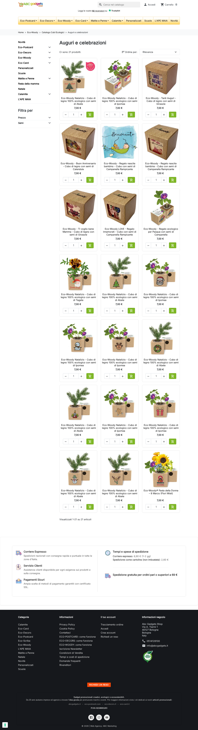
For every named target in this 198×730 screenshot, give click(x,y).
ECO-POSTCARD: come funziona (77, 636)
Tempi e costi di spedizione (74, 656)
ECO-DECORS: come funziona (76, 640)
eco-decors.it (110, 704)
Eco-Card (81, 20)
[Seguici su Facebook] (91, 717)
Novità (174, 20)
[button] (149, 4)
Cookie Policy (67, 628)
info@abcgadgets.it (157, 645)
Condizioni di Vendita (71, 652)
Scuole (148, 20)
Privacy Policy (67, 624)
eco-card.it (124, 704)
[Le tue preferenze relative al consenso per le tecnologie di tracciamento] (5, 725)
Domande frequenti (69, 660)
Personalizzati (133, 20)
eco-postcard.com (93, 704)
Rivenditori (65, 665)
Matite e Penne (99, 20)
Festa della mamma (28, 83)
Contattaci (65, 632)
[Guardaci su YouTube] (107, 717)
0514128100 (153, 641)
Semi (20, 122)
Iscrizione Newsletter (70, 648)
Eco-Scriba (24, 640)
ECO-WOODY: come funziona (75, 644)
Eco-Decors (46, 20)
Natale (21, 88)
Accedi (104, 628)
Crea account (108, 632)
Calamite (116, 20)
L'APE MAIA (161, 20)
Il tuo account (108, 617)
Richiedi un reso (109, 636)
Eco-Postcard (27, 20)
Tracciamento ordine (112, 624)
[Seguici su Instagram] (99, 717)
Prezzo (22, 117)
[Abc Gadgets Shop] (30, 4)
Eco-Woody (64, 20)
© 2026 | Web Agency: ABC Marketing (99, 726)
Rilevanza (160, 52)
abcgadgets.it (75, 704)
